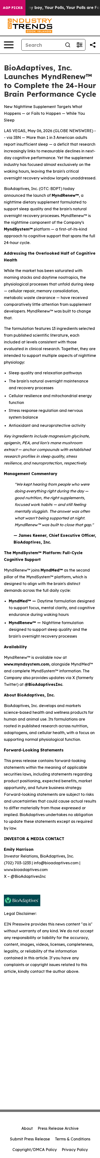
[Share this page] (92, 45)
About (27, 1128)
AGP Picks (13, 8)
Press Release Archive (58, 1128)
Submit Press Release (30, 1139)
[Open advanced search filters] (79, 44)
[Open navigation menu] (9, 45)
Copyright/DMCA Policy (34, 1149)
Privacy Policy (75, 1149)
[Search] (68, 44)
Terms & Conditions (72, 1139)
